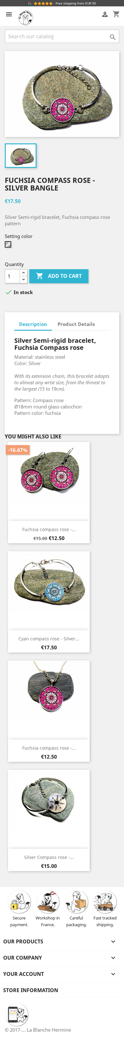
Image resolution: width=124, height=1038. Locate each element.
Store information (30, 990)
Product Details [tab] (76, 324)
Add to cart (59, 276)
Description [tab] (33, 324)
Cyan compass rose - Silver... (48, 639)
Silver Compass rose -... (49, 857)
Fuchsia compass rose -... (49, 529)
